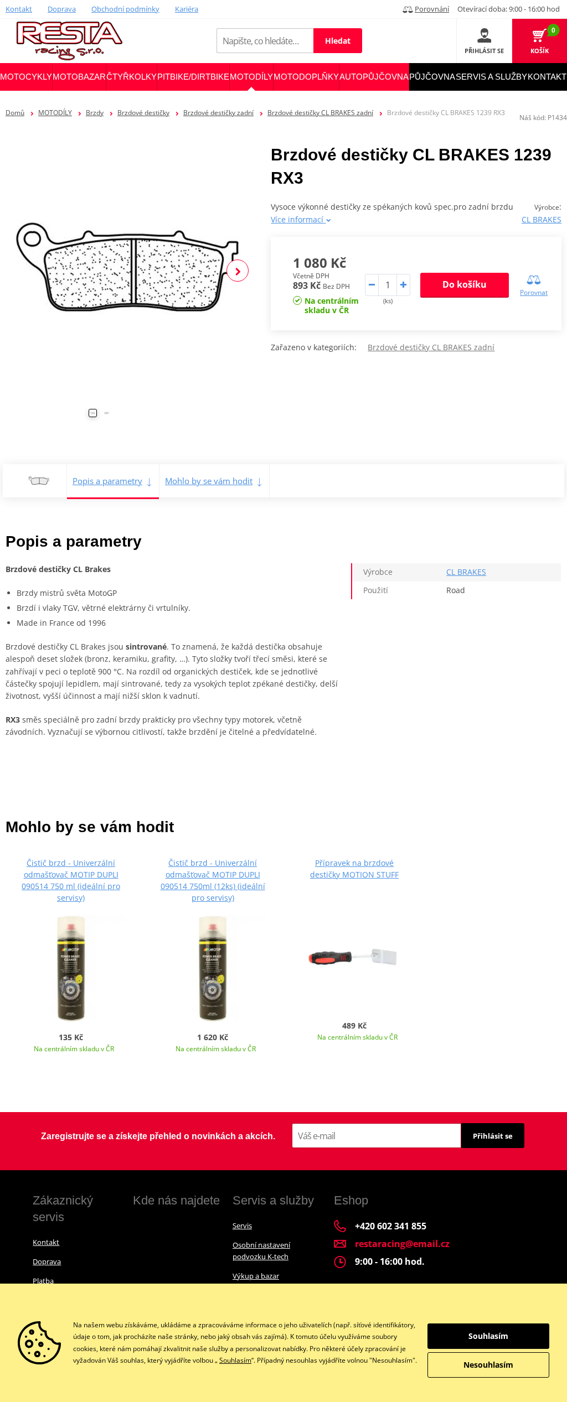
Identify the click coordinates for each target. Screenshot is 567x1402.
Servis (242, 1225)
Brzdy (95, 112)
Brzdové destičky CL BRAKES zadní (320, 112)
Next (237, 270)
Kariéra (186, 9)
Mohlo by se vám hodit (208, 480)
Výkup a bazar (256, 1276)
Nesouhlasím (488, 1364)
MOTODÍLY (55, 112)
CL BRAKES (541, 219)
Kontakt (19, 9)
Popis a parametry (107, 480)
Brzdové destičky (143, 112)
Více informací (298, 219)
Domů (15, 112)
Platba (43, 1281)
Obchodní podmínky (125, 9)
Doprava (62, 9)
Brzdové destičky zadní (218, 112)
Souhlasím (235, 1360)
